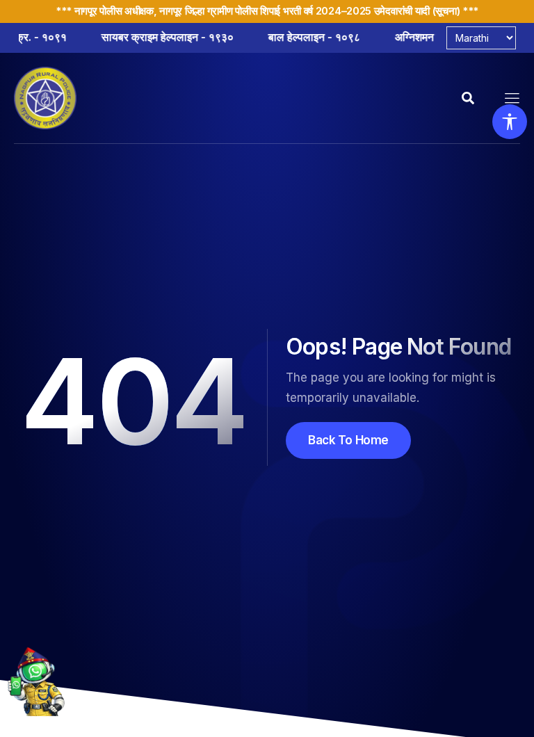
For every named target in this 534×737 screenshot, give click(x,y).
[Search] (469, 98)
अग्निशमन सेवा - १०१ (394, 37)
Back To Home (348, 440)
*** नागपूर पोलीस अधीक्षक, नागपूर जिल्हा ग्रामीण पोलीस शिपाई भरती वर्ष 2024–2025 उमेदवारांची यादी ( (246, 10)
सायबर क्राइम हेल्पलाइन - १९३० (124, 37)
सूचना (445, 10)
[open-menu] (512, 98)
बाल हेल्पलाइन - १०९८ (270, 37)
